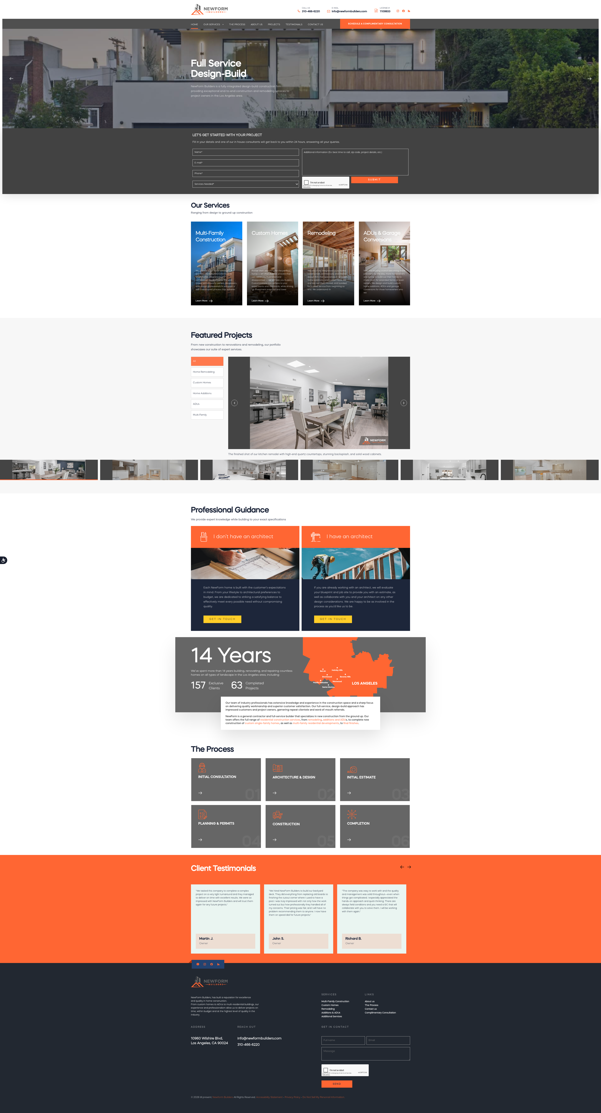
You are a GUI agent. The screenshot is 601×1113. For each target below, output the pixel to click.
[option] (300, 78)
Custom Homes (330, 1005)
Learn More (202, 301)
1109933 (385, 11)
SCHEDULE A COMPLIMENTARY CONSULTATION (375, 24)
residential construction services (280, 720)
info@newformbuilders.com (349, 11)
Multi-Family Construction (335, 1001)
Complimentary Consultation (380, 1013)
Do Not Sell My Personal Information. (324, 1097)
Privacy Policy (292, 1097)
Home (194, 24)
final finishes (350, 723)
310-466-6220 (311, 11)
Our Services (211, 24)
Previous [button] (11, 78)
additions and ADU (334, 720)
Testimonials (294, 24)
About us (256, 24)
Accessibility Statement (269, 1097)
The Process (237, 24)
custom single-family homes (262, 723)
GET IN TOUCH (222, 619)
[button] (207, 361)
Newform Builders (223, 1097)
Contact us (315, 24)
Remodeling (328, 1009)
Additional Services (331, 1016)
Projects (274, 24)
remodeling (315, 720)
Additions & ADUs (330, 1013)
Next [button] (589, 78)
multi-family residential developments (316, 723)
